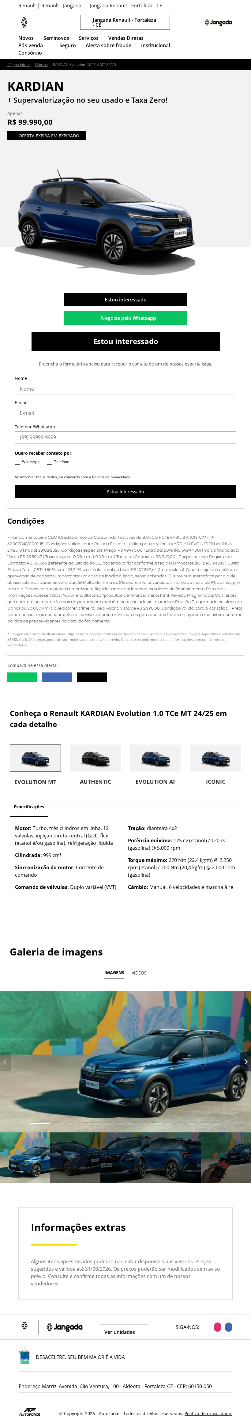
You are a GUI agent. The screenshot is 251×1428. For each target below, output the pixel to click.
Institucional (155, 45)
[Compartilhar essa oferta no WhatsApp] (22, 677)
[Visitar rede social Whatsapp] (204, 1327)
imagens (114, 972)
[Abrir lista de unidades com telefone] (181, 22)
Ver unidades (119, 1332)
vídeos (139, 973)
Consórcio (30, 52)
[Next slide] (245, 1061)
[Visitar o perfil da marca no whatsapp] (197, 46)
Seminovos (56, 38)
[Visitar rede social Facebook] (226, 1327)
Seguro (67, 45)
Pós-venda (30, 45)
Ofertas (41, 65)
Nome (21, 378)
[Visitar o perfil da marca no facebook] (226, 46)
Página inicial (18, 65)
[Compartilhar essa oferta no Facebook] (57, 677)
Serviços (89, 38)
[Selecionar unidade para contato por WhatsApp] (193, 22)
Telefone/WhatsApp (35, 427)
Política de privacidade (111, 477)
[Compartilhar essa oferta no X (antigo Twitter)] (92, 677)
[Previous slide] (5, 1061)
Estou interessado (126, 299)
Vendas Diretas (126, 38)
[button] (25, 1157)
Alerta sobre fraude (108, 45)
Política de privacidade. (208, 1413)
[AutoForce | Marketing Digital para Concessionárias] (29, 1411)
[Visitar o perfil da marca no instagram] (212, 46)
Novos (26, 38)
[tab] (40, 1123)
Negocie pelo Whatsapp (128, 318)
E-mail (21, 402)
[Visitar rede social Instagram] (215, 1327)
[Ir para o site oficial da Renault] (218, 22)
